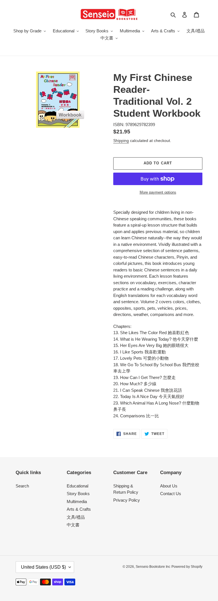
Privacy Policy (126, 500)
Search (22, 485)
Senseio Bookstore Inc (153, 567)
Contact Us (170, 493)
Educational (77, 485)
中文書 (73, 524)
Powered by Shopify (186, 567)
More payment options (158, 192)
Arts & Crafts (79, 509)
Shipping (121, 140)
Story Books (78, 493)
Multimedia (77, 501)
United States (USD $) (43, 567)
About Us (168, 485)
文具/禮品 (76, 517)
